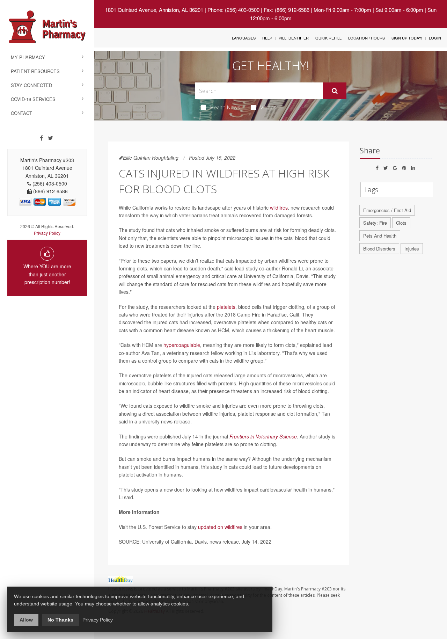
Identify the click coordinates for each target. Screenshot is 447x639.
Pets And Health (379, 235)
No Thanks (60, 620)
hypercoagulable (181, 344)
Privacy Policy (47, 233)
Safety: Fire (375, 222)
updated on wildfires (220, 526)
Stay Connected (31, 85)
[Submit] (334, 90)
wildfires (279, 207)
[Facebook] (41, 138)
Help (267, 38)
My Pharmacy (28, 57)
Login (435, 38)
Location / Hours (366, 38)
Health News (225, 107)
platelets (226, 306)
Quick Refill (328, 38)
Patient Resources (35, 71)
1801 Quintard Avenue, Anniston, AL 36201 (154, 9)
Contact (21, 113)
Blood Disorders (379, 248)
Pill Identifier (294, 38)
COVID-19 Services (33, 99)
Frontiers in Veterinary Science (263, 436)
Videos (268, 107)
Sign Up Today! (406, 38)
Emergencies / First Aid (387, 210)
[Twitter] (50, 138)
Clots (401, 222)
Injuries (411, 248)
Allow (26, 620)
